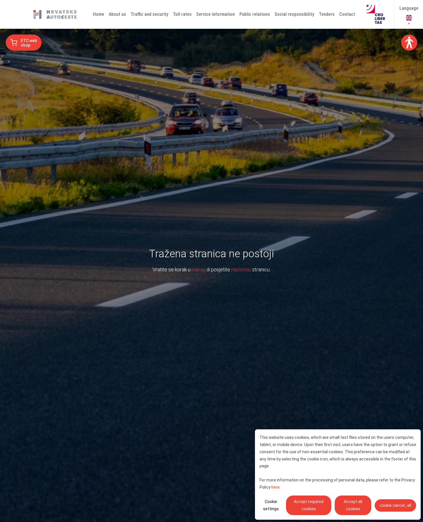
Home (98, 14)
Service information (215, 14)
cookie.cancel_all (395, 505)
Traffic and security (149, 14)
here (275, 487)
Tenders (327, 14)
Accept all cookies (353, 505)
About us (117, 14)
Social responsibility (294, 14)
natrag (199, 269)
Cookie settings (271, 505)
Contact (347, 14)
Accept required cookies (308, 505)
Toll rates (182, 14)
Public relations (254, 14)
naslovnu (241, 269)
